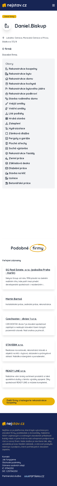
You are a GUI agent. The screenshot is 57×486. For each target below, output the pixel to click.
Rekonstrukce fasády (22, 153)
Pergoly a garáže (19, 138)
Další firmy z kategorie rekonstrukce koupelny (26, 401)
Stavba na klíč (17, 173)
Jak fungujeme (9, 459)
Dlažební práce (18, 168)
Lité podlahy (16, 113)
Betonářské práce (20, 183)
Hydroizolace (17, 128)
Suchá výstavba (18, 148)
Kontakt (6, 456)
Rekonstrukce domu (21, 78)
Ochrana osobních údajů (13, 465)
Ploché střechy (18, 143)
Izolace (13, 178)
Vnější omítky (17, 103)
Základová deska (19, 163)
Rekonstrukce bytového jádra (27, 88)
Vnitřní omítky (17, 108)
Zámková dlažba (19, 133)
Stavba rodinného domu (23, 98)
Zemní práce (16, 158)
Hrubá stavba (17, 118)
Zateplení (14, 123)
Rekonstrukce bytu (20, 73)
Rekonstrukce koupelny (23, 68)
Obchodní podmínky (11, 462)
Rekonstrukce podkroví (23, 93)
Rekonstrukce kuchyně (22, 83)
